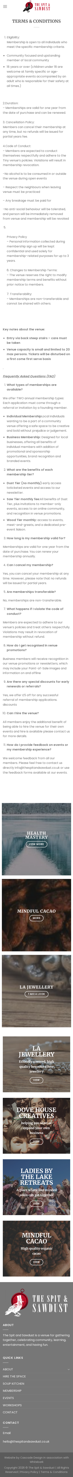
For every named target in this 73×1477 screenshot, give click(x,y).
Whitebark (36, 1462)
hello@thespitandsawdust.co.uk (26, 1441)
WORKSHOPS (12, 1405)
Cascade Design (31, 1458)
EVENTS (8, 1398)
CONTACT (10, 1412)
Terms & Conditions (54, 1472)
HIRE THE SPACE (14, 1376)
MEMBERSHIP (12, 1391)
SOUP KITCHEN (13, 1384)
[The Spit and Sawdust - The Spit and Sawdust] (36, 6)
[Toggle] (68, 1369)
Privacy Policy (29, 1472)
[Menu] (5, 6)
